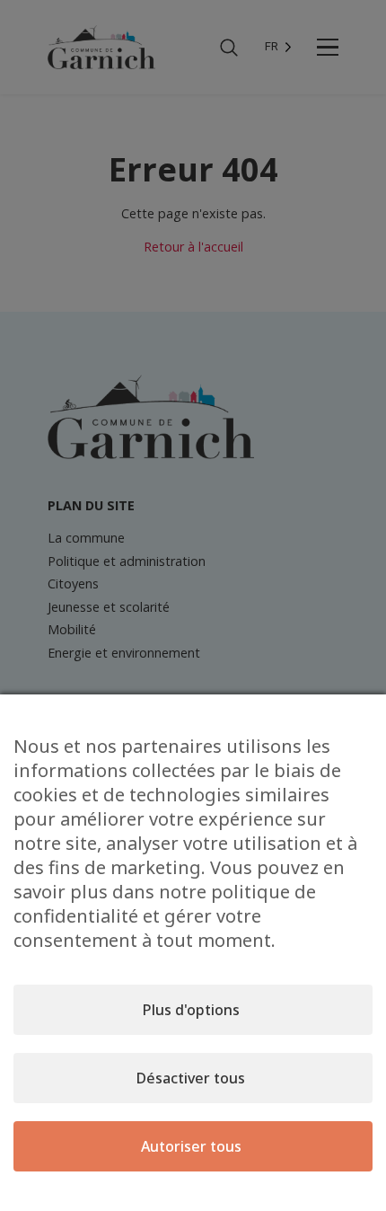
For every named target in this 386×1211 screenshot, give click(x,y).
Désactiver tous (190, 1078)
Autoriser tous (191, 1146)
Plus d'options (191, 1010)
